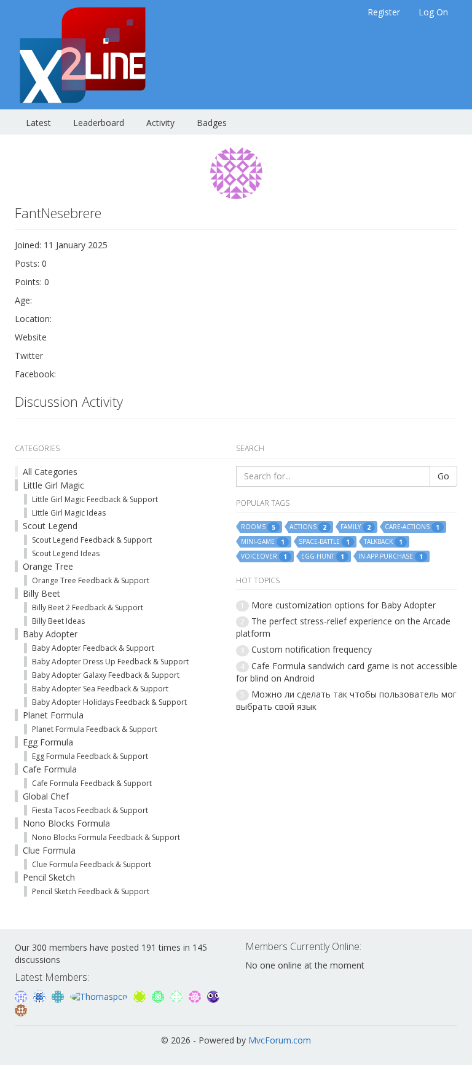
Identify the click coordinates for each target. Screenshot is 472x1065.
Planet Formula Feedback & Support (94, 729)
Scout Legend (50, 526)
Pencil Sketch (49, 877)
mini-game (263, 541)
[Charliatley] (59, 996)
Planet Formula (53, 715)
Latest (38, 122)
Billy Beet (41, 593)
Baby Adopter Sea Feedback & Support (100, 688)
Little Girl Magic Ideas (69, 513)
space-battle (324, 541)
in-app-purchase (390, 556)
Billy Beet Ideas (58, 621)
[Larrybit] (196, 996)
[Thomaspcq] (100, 996)
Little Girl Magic (53, 485)
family (355, 527)
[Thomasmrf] (21, 1009)
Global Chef (46, 796)
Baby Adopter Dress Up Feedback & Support (110, 661)
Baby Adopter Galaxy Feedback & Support (105, 675)
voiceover (264, 556)
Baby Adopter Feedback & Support (93, 648)
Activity (160, 122)
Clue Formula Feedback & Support (91, 864)
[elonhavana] (22, 996)
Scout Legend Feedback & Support (92, 540)
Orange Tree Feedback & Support (90, 580)
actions (307, 527)
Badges (212, 122)
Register (384, 12)
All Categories (50, 471)
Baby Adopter (50, 634)
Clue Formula (49, 850)
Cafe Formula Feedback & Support (92, 783)
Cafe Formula (50, 769)
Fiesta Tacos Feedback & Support (90, 810)
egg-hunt (322, 556)
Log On (433, 12)
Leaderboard (98, 122)
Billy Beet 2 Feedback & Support (87, 607)
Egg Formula (48, 742)
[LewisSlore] (177, 996)
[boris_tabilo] (40, 996)
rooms (258, 527)
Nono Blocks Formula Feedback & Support (106, 837)
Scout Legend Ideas (66, 553)
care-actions (412, 527)
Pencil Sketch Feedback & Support (90, 891)
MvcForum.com (279, 1040)
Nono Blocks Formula (66, 823)
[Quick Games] (213, 996)
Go (443, 476)
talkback (383, 541)
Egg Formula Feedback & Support (90, 756)
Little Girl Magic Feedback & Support (95, 499)
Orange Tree (48, 566)
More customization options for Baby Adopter (343, 605)
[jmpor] (140, 996)
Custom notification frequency (311, 649)
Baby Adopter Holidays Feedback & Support (109, 702)
